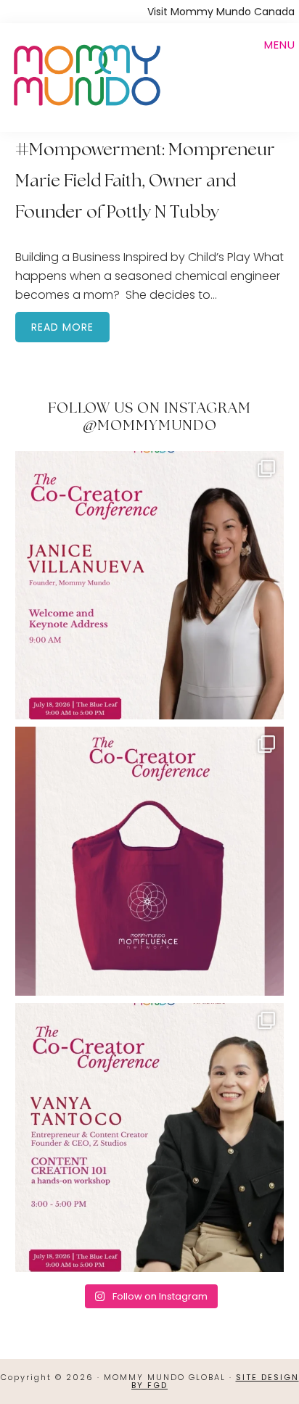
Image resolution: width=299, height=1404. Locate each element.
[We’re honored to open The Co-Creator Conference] (149, 585)
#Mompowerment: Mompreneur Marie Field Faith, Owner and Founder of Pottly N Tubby (145, 181)
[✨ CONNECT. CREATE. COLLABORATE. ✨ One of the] (149, 861)
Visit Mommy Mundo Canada (221, 11)
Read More (62, 327)
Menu (279, 44)
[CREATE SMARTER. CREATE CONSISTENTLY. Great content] (149, 1137)
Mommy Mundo (86, 73)
